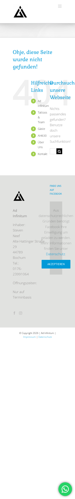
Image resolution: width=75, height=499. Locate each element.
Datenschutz (55, 254)
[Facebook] (14, 313)
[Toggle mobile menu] (60, 6)
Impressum (29, 337)
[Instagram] (20, 313)
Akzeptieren (56, 264)
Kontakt (42, 154)
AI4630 (42, 135)
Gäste (41, 129)
